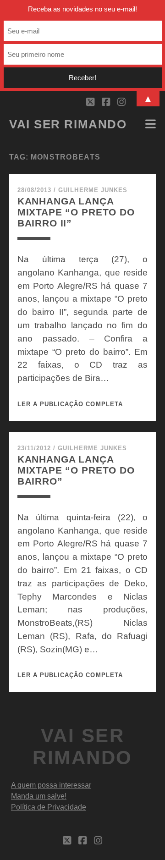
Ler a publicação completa (70, 404)
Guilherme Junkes (92, 190)
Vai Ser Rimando (67, 124)
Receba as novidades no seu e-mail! (82, 9)
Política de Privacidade (48, 807)
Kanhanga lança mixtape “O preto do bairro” (76, 470)
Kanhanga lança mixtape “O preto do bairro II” (76, 212)
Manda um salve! (38, 796)
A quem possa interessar (51, 785)
